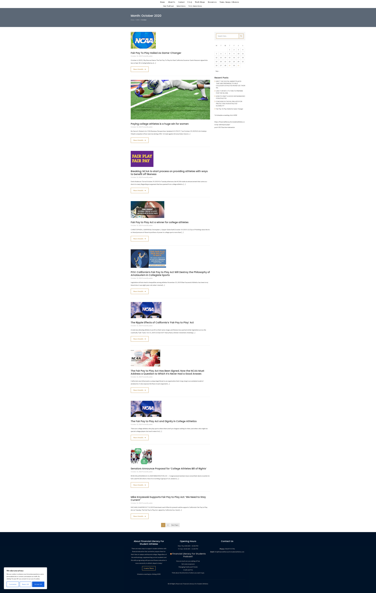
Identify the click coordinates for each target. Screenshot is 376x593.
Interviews (181, 6)
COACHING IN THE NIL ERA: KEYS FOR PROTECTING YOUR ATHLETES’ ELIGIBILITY (229, 104)
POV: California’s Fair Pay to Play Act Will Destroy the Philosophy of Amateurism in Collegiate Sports (170, 274)
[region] (25, 578)
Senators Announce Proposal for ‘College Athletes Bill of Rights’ (169, 468)
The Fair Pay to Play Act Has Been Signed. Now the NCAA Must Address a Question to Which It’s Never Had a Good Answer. (167, 372)
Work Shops (200, 2)
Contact (181, 2)
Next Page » (175, 525)
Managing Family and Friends (188, 567)
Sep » (217, 71)
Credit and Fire (188, 570)
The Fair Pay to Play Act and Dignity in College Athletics (164, 421)
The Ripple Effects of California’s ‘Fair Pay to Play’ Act (162, 322)
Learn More (149, 568)
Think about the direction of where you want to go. (188, 573)
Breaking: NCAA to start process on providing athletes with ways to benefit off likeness (169, 173)
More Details (138, 69)
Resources (212, 2)
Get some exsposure (188, 564)
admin (151, 56)
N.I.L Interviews (195, 6)
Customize (12, 584)
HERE (235, 115)
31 (238, 65)
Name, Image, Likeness (229, 2)
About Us (171, 2)
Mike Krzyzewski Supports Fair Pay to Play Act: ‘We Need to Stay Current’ (168, 498)
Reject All (25, 584)
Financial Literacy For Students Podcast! (189, 555)
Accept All (38, 584)
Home (162, 2)
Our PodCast (168, 6)
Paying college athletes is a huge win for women (160, 123)
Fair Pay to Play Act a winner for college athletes (159, 222)
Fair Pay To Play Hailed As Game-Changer (156, 53)
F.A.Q (190, 2)
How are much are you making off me (188, 561)
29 (229, 65)
